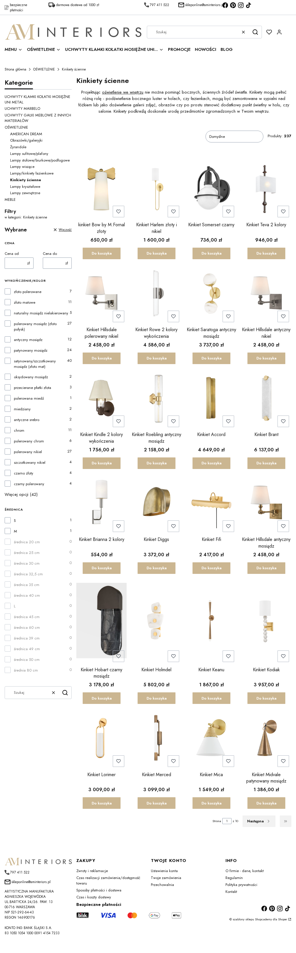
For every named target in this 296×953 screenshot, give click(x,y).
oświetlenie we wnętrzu (122, 92)
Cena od (12, 253)
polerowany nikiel (28, 452)
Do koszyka (102, 253)
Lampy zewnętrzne (25, 193)
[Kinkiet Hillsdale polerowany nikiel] (101, 294)
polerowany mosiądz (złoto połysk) (35, 326)
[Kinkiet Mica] (211, 739)
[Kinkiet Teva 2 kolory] (266, 189)
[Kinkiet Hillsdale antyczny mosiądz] (266, 504)
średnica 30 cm (27, 563)
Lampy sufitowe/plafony (29, 153)
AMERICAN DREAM (26, 134)
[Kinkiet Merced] (156, 739)
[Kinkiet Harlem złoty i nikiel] (156, 189)
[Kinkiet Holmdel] (156, 622)
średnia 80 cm (26, 670)
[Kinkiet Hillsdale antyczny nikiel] (266, 294)
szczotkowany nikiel (29, 462)
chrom (19, 430)
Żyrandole (18, 147)
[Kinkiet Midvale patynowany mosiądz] (266, 739)
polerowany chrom (29, 441)
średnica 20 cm (27, 542)
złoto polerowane (27, 291)
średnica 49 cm (27, 649)
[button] (255, 32)
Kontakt (231, 891)
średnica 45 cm (27, 617)
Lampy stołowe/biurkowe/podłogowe (40, 160)
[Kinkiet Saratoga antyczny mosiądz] (211, 294)
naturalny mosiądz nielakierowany (41, 313)
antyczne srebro (26, 419)
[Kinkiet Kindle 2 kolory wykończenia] (101, 399)
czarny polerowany (29, 484)
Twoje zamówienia (166, 877)
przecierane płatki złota (32, 387)
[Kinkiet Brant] (266, 399)
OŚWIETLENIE (44, 69)
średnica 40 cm (27, 595)
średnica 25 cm (27, 552)
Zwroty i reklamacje (92, 871)
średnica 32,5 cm (28, 574)
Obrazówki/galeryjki (26, 140)
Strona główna (15, 69)
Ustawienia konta (164, 871)
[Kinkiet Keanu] (211, 622)
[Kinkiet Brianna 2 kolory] (101, 504)
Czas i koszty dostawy (93, 897)
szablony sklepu (243, 919)
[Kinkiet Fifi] (211, 504)
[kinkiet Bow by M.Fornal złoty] (101, 189)
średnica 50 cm (27, 659)
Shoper (282, 919)
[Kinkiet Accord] (211, 399)
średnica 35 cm (26, 584)
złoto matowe (24, 302)
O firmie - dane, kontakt (244, 871)
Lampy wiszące (22, 166)
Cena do (50, 253)
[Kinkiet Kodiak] (266, 622)
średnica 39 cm (27, 638)
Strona (216, 821)
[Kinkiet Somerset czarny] (211, 189)
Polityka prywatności (241, 884)
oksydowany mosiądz (31, 377)
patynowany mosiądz (30, 350)
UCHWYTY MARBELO (22, 108)
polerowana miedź (29, 398)
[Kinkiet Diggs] (156, 504)
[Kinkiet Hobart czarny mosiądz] (101, 621)
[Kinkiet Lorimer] (101, 739)
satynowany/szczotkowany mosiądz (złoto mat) (35, 363)
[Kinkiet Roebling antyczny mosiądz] (156, 399)
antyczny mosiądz (28, 339)
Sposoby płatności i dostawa (98, 890)
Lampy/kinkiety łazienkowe (31, 173)
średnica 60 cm (27, 627)
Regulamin (234, 877)
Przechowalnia (162, 884)
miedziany (22, 409)
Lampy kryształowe (25, 186)
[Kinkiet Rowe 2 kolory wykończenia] (156, 294)
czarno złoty (23, 473)
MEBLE (10, 199)
